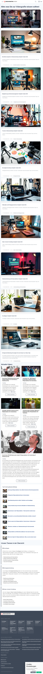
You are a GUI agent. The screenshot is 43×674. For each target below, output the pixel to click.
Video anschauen (11, 394)
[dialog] (34, 668)
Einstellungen (34, 670)
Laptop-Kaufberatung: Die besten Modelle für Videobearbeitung (21, 505)
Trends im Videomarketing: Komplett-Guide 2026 (12, 130)
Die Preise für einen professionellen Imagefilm (9, 647)
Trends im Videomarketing (8, 579)
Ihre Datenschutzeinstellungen (7, 667)
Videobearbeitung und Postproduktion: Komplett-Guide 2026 (15, 278)
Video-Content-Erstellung (9, 589)
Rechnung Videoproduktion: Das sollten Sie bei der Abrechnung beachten (23, 489)
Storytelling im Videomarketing (9, 602)
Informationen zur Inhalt (6, 663)
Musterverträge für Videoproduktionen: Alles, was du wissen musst (22, 536)
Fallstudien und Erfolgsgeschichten (10, 581)
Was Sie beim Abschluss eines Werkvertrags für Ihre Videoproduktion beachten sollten (11, 642)
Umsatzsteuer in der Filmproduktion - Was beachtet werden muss (21, 510)
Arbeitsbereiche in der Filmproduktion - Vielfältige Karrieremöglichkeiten (10, 650)
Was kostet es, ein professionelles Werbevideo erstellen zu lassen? (22, 516)
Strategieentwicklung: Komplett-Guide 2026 (11, 167)
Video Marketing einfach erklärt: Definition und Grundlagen (20, 500)
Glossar (3, 665)
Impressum (4, 659)
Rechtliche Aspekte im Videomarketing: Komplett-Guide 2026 (15, 56)
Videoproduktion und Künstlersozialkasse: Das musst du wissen (21, 531)
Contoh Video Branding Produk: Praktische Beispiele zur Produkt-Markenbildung (11, 645)
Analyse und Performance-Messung (10, 558)
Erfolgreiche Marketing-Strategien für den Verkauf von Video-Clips (16, 352)
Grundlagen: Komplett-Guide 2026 (9, 315)
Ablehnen (33, 672)
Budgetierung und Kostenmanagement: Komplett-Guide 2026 (15, 93)
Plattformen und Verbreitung (8, 578)
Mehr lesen (13, 391)
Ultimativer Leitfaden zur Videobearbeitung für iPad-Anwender (21, 526)
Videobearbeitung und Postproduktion (10, 557)
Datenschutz (4, 661)
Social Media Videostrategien (8, 604)
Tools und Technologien (7, 561)
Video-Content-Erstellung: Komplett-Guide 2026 (12, 241)
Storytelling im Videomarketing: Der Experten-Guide (32, 639)
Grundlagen (6, 548)
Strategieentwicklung (8, 568)
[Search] (36, 1)
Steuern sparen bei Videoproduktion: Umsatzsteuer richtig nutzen (21, 521)
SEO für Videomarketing (7, 599)
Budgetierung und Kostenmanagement (10, 582)
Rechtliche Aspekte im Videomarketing (10, 560)
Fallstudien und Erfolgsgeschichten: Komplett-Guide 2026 (14, 204)
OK (38, 672)
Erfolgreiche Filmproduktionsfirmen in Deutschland (18, 495)
